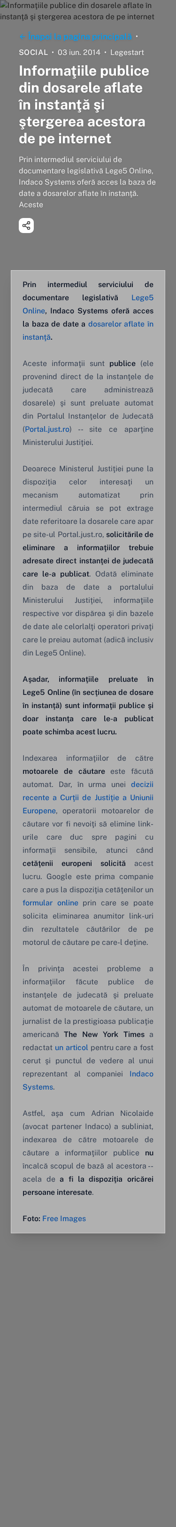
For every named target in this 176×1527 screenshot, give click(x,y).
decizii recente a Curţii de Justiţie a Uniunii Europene (88, 797)
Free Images (64, 1218)
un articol (71, 1047)
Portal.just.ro (47, 429)
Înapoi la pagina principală (80, 36)
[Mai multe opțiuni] (26, 225)
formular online (50, 902)
